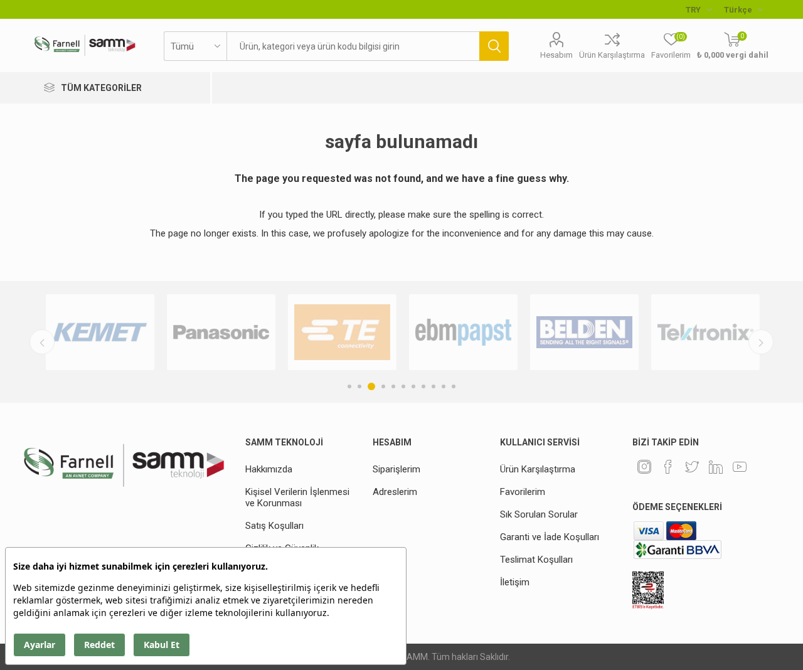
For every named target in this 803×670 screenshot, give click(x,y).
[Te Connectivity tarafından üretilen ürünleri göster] (342, 332)
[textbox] (352, 46)
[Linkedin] (716, 467)
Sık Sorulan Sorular (539, 514)
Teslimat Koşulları (536, 559)
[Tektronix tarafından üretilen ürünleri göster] (705, 332)
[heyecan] (692, 467)
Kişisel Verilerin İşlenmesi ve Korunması (297, 497)
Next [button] (761, 341)
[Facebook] (668, 467)
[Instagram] (644, 467)
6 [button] (403, 386)
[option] (100, 332)
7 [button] (413, 386)
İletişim (514, 582)
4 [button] (383, 386)
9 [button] (433, 386)
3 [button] (371, 386)
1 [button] (349, 386)
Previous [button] (42, 341)
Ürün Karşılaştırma (612, 55)
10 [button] (443, 386)
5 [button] (393, 386)
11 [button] (453, 386)
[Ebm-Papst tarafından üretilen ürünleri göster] (463, 332)
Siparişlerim (396, 469)
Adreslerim (395, 491)
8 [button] (423, 386)
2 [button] (359, 386)
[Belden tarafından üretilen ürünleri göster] (584, 332)
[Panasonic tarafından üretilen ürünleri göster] (221, 332)
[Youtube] (740, 467)
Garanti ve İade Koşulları (549, 537)
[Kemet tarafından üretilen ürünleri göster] (100, 332)
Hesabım (556, 55)
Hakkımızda (268, 469)
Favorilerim (522, 491)
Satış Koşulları (274, 525)
